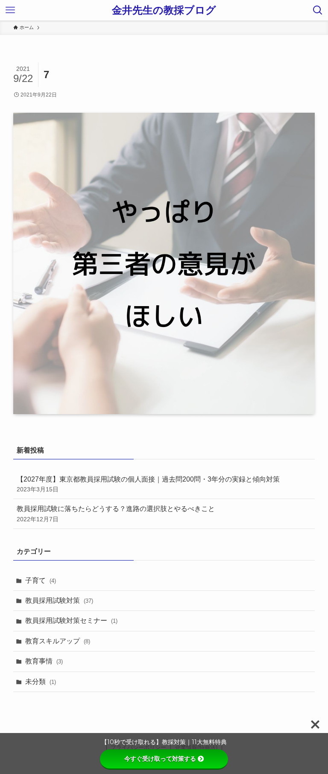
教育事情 (44, 661)
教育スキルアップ (57, 641)
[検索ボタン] (318, 10)
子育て (40, 580)
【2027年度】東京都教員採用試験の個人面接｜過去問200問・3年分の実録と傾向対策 (148, 484)
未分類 (40, 681)
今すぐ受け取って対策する (160, 758)
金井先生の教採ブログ (164, 10)
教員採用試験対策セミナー (71, 620)
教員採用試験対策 (59, 600)
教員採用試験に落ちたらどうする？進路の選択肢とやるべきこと (116, 513)
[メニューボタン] (10, 10)
